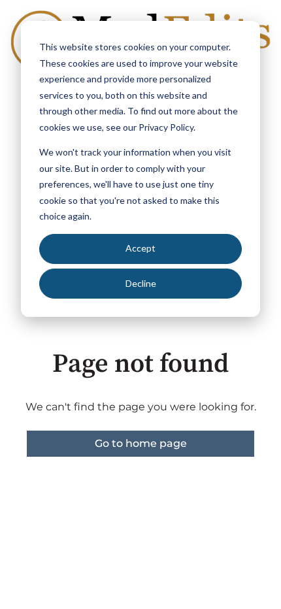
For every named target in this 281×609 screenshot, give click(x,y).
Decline (140, 283)
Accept (140, 248)
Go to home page (141, 443)
